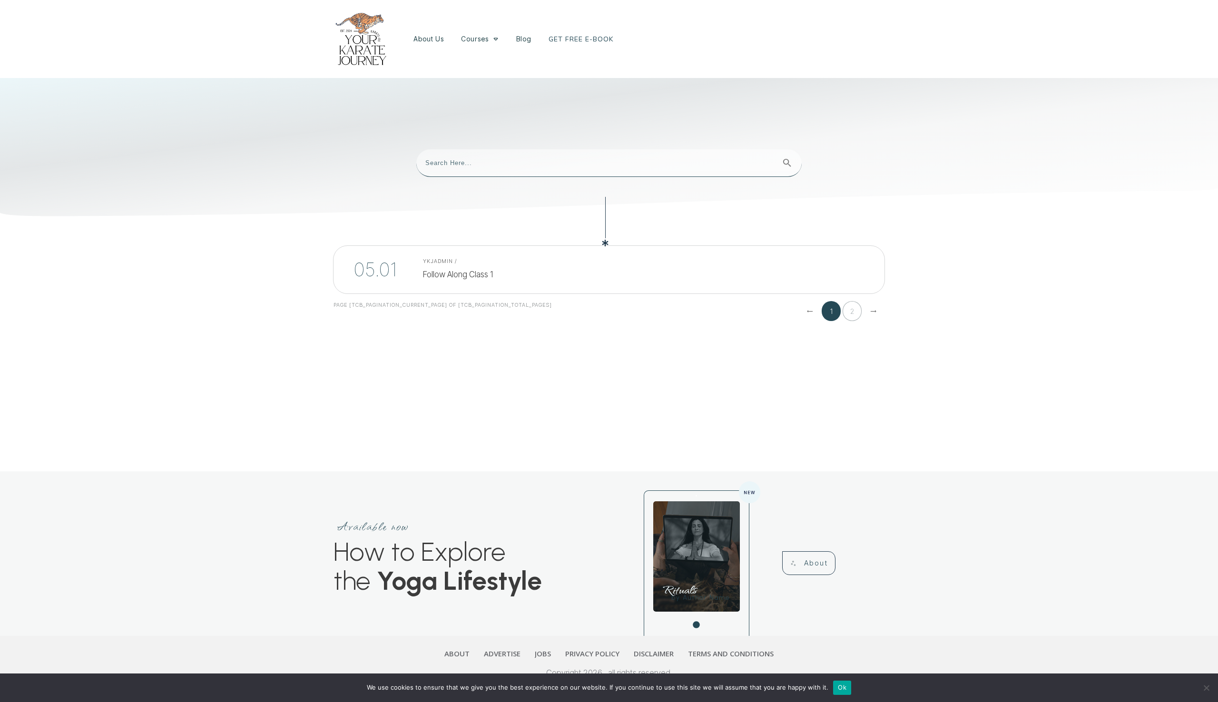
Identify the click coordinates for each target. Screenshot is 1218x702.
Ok (842, 687)
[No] (1206, 687)
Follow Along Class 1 (470, 269)
